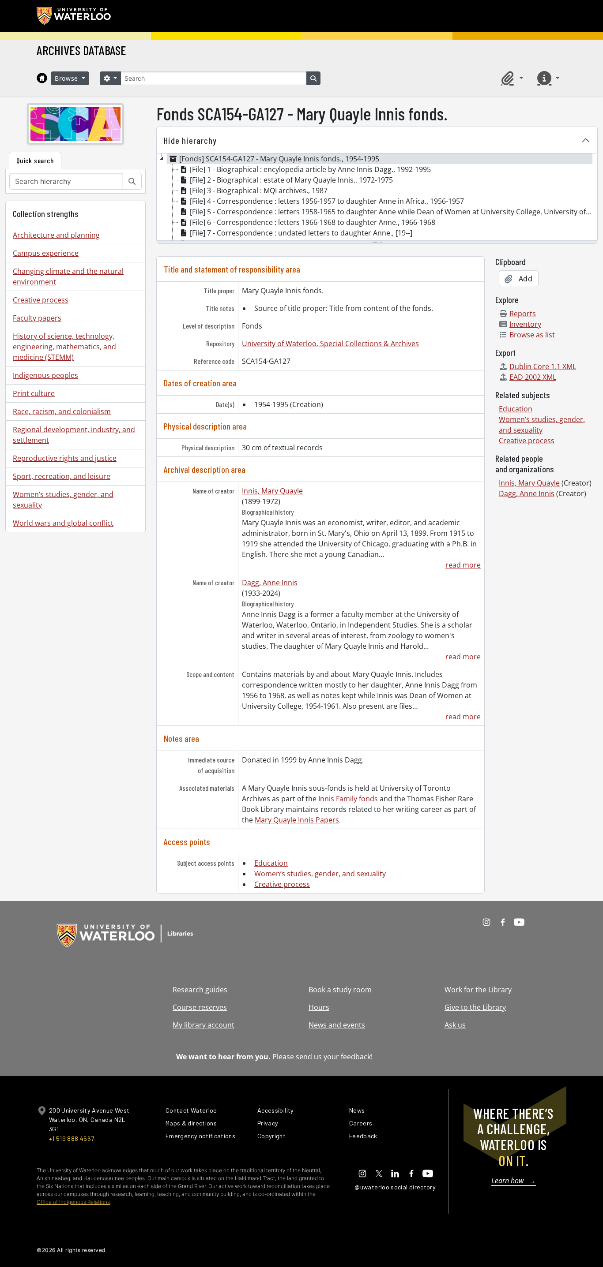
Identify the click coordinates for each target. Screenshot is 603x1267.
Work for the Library (478, 989)
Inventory (525, 324)
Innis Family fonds (348, 799)
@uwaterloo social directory (395, 1187)
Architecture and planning (56, 235)
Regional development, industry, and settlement (74, 435)
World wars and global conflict (63, 523)
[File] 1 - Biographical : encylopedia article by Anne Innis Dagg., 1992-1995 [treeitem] (310, 169)
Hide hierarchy (190, 140)
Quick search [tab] (35, 160)
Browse (67, 78)
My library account (203, 1025)
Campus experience (46, 253)
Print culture (34, 393)
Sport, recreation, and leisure (61, 476)
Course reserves (200, 1007)
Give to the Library (475, 1007)
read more (463, 565)
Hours (319, 1007)
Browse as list (532, 335)
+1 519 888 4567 (71, 1138)
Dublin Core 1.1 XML (542, 366)
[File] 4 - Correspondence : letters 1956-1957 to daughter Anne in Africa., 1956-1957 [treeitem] (327, 201)
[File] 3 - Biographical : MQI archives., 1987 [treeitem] (259, 190)
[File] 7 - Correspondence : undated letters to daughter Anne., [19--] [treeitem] (301, 233)
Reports (522, 313)
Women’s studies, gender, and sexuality (63, 500)
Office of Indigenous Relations (73, 1202)
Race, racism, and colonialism (62, 411)
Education (271, 863)
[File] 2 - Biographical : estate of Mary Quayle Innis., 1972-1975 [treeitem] (291, 180)
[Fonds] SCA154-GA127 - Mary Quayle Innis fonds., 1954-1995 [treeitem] (279, 159)
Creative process (40, 300)
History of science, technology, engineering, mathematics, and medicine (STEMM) (64, 346)
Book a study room (340, 989)
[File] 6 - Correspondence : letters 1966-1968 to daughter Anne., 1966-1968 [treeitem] (312, 222)
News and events (337, 1025)
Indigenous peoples (45, 375)
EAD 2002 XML (532, 377)
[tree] (377, 197)
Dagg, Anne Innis (270, 582)
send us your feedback (333, 1056)
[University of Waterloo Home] (74, 16)
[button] (511, 78)
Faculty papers (37, 318)
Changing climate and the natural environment (68, 276)
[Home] (42, 78)
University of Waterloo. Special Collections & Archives (330, 343)
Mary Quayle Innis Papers (297, 820)
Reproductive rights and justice (65, 458)
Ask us (455, 1025)
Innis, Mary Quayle (272, 491)
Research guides (200, 989)
